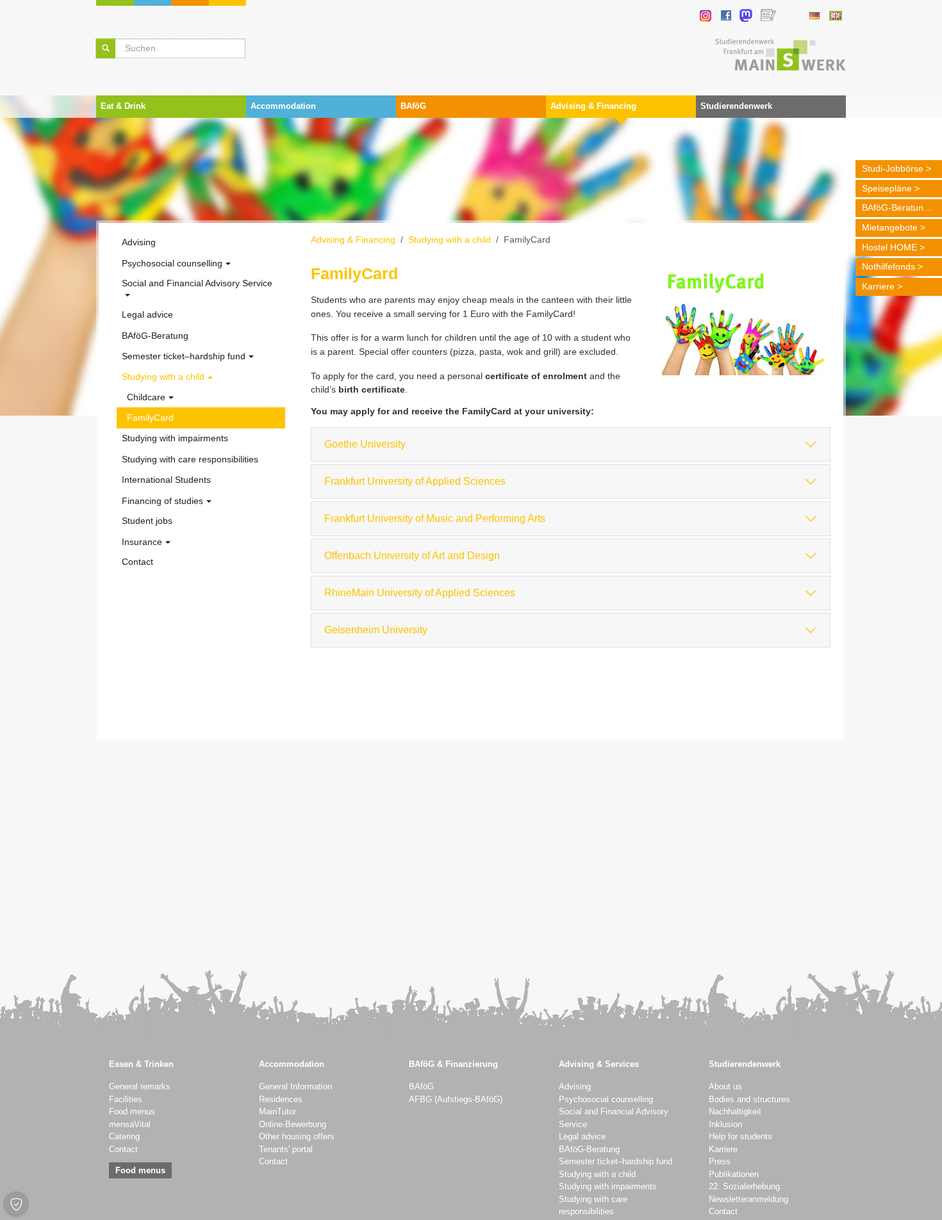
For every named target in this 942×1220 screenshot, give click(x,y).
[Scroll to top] (915, 1193)
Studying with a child (597, 1174)
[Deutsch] (814, 15)
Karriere (878, 286)
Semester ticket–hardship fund (615, 1161)
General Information (295, 1086)
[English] (835, 15)
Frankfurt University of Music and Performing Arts (434, 518)
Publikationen (734, 1174)
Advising (575, 1086)
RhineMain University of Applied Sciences (419, 592)
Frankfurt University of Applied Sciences (415, 481)
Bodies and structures (749, 1099)
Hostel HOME (889, 247)
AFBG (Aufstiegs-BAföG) (455, 1099)
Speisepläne (887, 188)
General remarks (139, 1086)
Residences (280, 1099)
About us (725, 1086)
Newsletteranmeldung (748, 1199)
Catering (124, 1136)
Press (720, 1161)
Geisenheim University (375, 629)
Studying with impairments (608, 1186)
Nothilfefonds (888, 266)
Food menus (132, 1111)
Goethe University (365, 444)
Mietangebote (890, 227)
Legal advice (582, 1136)
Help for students (740, 1136)
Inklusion (725, 1124)
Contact (123, 1149)
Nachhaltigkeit (735, 1111)
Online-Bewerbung (292, 1124)
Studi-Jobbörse (892, 168)
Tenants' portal (286, 1149)
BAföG (421, 1086)
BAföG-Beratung (895, 207)
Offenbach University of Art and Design (412, 555)
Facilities (125, 1099)
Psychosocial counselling (606, 1099)
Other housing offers (297, 1136)
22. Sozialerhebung (744, 1186)
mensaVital (130, 1124)
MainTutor (277, 1111)
